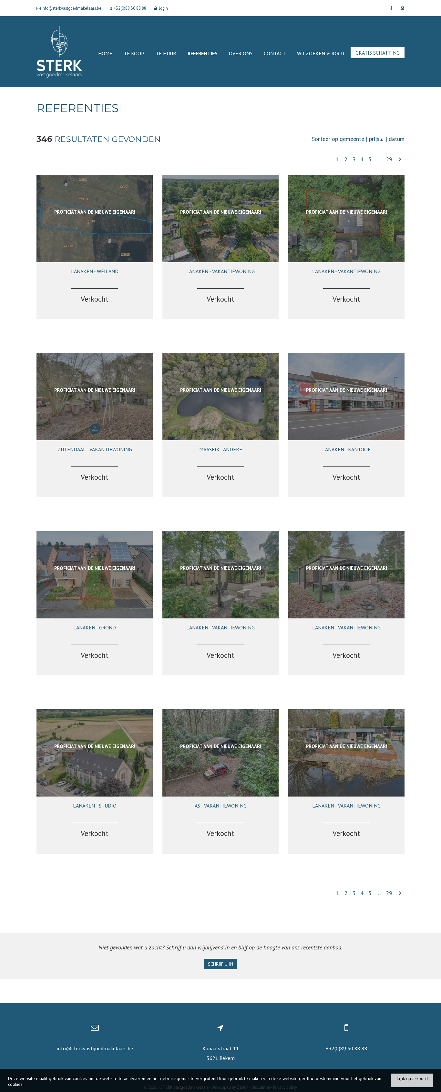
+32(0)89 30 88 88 (346, 1048)
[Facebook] (391, 8)
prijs (376, 139)
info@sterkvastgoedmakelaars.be (94, 1048)
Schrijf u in (220, 964)
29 (389, 159)
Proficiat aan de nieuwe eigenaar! (94, 212)
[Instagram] (402, 8)
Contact (275, 53)
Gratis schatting (377, 52)
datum (397, 139)
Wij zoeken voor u (320, 53)
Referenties (203, 53)
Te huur (166, 53)
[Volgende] (400, 159)
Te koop (134, 53)
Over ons (240, 53)
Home (105, 53)
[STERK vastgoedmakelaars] (59, 51)
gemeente (352, 139)
